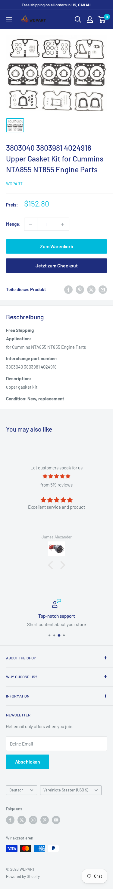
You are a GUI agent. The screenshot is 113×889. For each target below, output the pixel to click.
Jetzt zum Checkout (57, 265)
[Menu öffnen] (9, 19)
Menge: (13, 224)
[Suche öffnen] (78, 19)
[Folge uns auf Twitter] (21, 820)
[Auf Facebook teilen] (68, 289)
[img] (56, 476)
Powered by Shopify (23, 876)
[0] (102, 19)
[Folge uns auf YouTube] (56, 820)
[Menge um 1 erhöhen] (62, 224)
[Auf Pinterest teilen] (80, 289)
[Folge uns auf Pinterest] (44, 820)
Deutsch (16, 790)
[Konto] (90, 19)
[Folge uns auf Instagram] (33, 820)
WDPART (14, 183)
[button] (52, 565)
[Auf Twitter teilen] (91, 289)
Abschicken (27, 761)
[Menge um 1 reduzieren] (30, 224)
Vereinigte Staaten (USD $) (65, 790)
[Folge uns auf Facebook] (10, 820)
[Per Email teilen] (103, 289)
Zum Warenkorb (56, 246)
